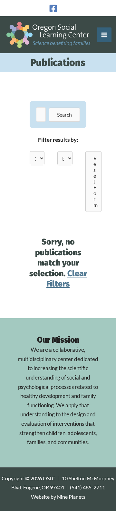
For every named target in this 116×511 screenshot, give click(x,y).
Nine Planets (71, 497)
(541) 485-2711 (87, 487)
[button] (64, 115)
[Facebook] (53, 8)
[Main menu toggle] (104, 34)
